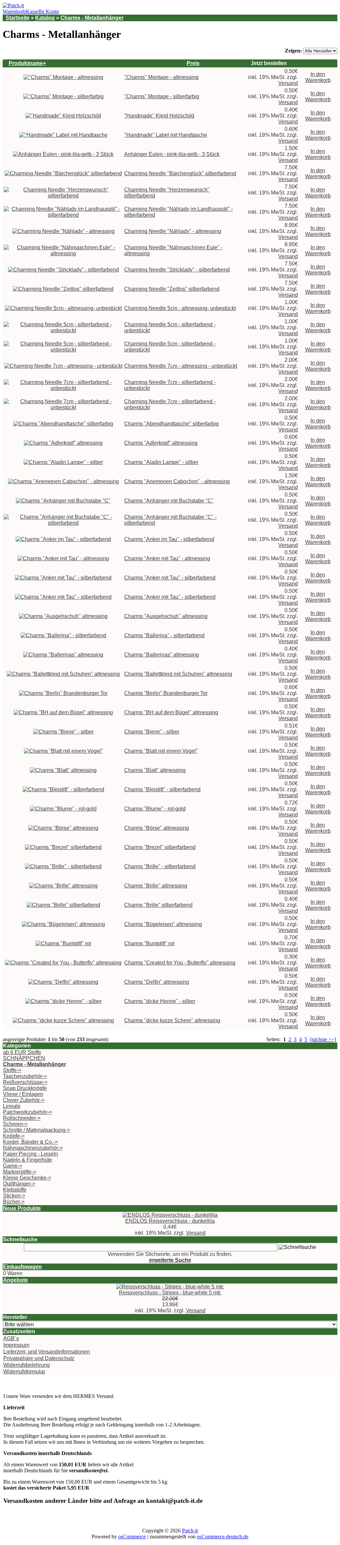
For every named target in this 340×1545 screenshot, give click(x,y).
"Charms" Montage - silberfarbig (161, 96)
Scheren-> (15, 1124)
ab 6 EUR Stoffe (22, 1052)
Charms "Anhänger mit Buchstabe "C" (168, 500)
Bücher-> (14, 1201)
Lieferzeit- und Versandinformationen (46, 1351)
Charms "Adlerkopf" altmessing (161, 443)
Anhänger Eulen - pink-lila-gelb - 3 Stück (171, 154)
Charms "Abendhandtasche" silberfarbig (171, 423)
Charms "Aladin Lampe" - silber (161, 462)
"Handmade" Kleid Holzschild (159, 115)
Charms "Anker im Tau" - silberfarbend (169, 539)
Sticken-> (14, 1195)
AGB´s (11, 1338)
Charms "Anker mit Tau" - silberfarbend (169, 577)
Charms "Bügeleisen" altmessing (163, 924)
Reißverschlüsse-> (25, 1082)
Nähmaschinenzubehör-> (33, 1148)
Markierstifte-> (19, 1172)
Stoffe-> (12, 1070)
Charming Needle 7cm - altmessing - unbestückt (180, 366)
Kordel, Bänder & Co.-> (30, 1142)
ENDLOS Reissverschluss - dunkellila (170, 1221)
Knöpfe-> (14, 1136)
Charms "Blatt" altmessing (155, 770)
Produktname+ (27, 63)
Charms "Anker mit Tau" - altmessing (167, 558)
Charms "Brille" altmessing (155, 885)
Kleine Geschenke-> (27, 1178)
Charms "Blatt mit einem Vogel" (161, 751)
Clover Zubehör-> (23, 1100)
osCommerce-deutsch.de (222, 1536)
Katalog (45, 18)
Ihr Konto (49, 11)
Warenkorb (14, 11)
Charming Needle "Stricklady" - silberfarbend (177, 269)
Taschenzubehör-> (25, 1076)
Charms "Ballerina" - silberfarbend (164, 635)
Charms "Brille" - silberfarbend (160, 866)
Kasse (32, 11)
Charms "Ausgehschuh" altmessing (166, 616)
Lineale (12, 1106)
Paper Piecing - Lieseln (30, 1154)
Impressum (16, 1345)
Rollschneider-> (22, 1118)
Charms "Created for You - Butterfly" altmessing (179, 963)
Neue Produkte (22, 1208)
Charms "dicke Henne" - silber (159, 1001)
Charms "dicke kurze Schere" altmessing (172, 1020)
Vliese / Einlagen (23, 1094)
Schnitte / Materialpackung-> (36, 1130)
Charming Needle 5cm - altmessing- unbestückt (180, 308)
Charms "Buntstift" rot (149, 943)
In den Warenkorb (318, 77)
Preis (193, 63)
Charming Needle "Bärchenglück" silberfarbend (180, 173)
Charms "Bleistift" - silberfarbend (162, 789)
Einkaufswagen (22, 1267)
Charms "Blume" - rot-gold (155, 808)
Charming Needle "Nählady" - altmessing (172, 231)
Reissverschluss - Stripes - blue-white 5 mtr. (170, 1292)
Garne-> (12, 1166)
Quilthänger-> (19, 1184)
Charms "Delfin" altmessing (156, 982)
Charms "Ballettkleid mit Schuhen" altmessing (178, 674)
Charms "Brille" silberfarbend (158, 905)
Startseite (18, 18)
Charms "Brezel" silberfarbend (160, 847)
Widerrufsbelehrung (26, 1365)
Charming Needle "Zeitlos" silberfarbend (171, 289)
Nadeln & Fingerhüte (27, 1160)
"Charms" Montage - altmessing (161, 77)
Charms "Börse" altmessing (156, 828)
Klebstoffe (15, 1190)
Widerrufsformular (24, 1371)
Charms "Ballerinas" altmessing (161, 654)
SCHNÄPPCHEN (24, 1058)
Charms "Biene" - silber (151, 731)
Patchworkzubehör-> (27, 1112)
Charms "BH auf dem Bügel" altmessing (171, 712)
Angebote (15, 1280)
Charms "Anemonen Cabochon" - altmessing (177, 481)
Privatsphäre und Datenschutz (38, 1358)
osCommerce (132, 1536)
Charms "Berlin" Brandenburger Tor (166, 693)
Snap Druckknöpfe (25, 1088)
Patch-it (190, 1530)
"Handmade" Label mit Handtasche (165, 135)
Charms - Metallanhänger (92, 18)
